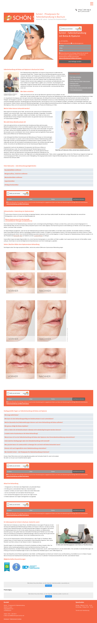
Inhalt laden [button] (48, 585)
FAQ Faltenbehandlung (76, 90)
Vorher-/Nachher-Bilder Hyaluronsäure (80, 81)
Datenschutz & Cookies (15, 619)
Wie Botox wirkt (74, 83)
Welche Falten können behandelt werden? (81, 87)
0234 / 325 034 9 (84, 10)
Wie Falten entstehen (75, 77)
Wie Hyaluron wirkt (75, 79)
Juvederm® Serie (38, 235)
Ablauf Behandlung (75, 85)
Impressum (6, 619)
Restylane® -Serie (17, 235)
